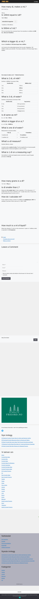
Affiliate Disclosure (6, 547)
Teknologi (4, 505)
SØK (35, 339)
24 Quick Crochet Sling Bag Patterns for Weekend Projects (15, 446)
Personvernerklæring (6, 543)
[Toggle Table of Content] (15, 21)
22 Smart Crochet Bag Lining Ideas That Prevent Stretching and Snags (17, 442)
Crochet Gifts (5, 459)
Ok (19, 597)
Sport (3, 503)
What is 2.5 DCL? (7, 240)
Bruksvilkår (4, 545)
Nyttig (3, 497)
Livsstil (3, 491)
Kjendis (3, 489)
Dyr (2, 473)
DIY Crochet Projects (6, 471)
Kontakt (3, 541)
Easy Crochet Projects (7, 477)
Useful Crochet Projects (7, 507)
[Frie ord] (5, 1)
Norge (3, 495)
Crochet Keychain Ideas (7, 467)
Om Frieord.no (5, 539)
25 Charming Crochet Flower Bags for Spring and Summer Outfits (16, 438)
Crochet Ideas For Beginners (8, 463)
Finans (3, 481)
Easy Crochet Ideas (6, 475)
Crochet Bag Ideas (6, 457)
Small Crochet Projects (7, 501)
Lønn (3, 493)
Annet (4, 237)
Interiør (3, 487)
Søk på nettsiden (5, 337)
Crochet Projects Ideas (7, 469)
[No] (37, 596)
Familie (3, 479)
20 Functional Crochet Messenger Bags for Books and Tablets (16, 440)
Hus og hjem (4, 485)
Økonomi (3, 499)
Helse (3, 483)
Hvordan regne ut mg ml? (8, 239)
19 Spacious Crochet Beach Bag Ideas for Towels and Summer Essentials (18, 444)
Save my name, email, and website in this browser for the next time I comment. (18, 274)
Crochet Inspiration (6, 465)
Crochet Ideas (5, 461)
